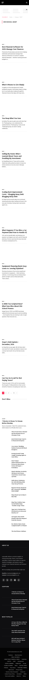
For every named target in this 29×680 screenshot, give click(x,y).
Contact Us (22, 671)
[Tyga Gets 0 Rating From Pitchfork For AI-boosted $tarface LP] (6, 511)
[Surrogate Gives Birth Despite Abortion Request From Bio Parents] (6, 518)
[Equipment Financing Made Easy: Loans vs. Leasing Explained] (14, 253)
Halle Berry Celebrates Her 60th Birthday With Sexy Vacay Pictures (18, 482)
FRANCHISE (18, 663)
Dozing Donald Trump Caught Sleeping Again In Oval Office (19, 455)
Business (11, 655)
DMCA (25, 674)
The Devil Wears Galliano (19, 531)
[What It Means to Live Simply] (14, 72)
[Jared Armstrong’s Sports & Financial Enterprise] (6, 440)
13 (13, 393)
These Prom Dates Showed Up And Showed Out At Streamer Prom (19, 433)
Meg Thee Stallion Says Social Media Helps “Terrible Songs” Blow (18, 503)
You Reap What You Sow (11, 118)
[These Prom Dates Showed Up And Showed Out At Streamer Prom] (6, 433)
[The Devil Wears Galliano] (6, 533)
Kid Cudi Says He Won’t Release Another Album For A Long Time (18, 640)
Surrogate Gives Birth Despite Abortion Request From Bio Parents (19, 518)
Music (16, 665)
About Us (19, 676)
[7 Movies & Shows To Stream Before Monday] (14, 409)
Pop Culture (13, 667)
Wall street (11, 669)
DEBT (14, 661)
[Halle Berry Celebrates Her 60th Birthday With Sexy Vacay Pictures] (6, 482)
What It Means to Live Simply (13, 85)
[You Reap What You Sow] (14, 106)
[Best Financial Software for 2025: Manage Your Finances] (14, 34)
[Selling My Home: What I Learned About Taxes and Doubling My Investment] (14, 141)
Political (6, 667)
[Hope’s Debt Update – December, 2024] (14, 329)
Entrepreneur (21, 661)
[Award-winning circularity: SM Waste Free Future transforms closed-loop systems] (6, 473)
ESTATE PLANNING (9, 663)
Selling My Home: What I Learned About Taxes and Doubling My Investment (12, 156)
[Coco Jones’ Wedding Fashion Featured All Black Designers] (6, 448)
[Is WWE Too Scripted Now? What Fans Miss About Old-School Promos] (14, 291)
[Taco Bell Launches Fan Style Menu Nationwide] (6, 632)
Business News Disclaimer (12, 671)
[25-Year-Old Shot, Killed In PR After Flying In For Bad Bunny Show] (6, 623)
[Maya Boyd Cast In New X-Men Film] (6, 496)
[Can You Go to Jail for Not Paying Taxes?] (14, 365)
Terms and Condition (10, 676)
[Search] (26, 2)
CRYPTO (9, 661)
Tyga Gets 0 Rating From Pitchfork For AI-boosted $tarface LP (19, 511)
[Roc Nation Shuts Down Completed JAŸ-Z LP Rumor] (6, 525)
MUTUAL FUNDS (23, 665)
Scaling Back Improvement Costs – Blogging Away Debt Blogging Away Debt (13, 194)
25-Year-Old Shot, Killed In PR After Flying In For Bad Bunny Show (19, 623)
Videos (24, 676)
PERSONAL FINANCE (22, 667)
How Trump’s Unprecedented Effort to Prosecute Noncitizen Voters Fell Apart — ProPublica (19, 464)
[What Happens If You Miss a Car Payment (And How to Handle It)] (14, 218)
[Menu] (3, 2)
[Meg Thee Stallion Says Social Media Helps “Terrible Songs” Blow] (6, 504)
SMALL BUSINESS (15, 657)
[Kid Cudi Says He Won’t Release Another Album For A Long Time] (6, 640)
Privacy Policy (19, 669)
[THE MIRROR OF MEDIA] (15, 2)
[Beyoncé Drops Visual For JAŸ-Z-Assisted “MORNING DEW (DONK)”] (6, 489)
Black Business (18, 655)
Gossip (24, 663)
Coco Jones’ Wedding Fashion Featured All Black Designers (19, 448)
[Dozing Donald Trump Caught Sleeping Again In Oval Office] (6, 455)
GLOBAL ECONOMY (8, 665)
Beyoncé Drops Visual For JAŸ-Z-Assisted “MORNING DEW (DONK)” (19, 489)
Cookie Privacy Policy (10, 674)
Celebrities (24, 659)
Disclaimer (19, 674)
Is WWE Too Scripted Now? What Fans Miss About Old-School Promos (12, 306)
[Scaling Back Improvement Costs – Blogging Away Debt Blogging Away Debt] (14, 179)
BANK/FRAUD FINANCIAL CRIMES (12, 659)
